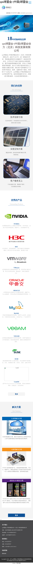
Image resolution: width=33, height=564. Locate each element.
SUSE (16, 359)
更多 (16, 394)
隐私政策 (4, 553)
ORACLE (16, 290)
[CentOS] (16, 380)
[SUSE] (16, 357)
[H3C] (16, 245)
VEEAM (16, 336)
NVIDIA (16, 224)
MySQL (16, 313)
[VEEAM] (16, 335)
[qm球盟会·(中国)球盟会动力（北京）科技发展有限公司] (10, 9)
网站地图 (18, 563)
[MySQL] (16, 312)
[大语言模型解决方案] (16, 434)
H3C (16, 247)
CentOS (16, 382)
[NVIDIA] (16, 222)
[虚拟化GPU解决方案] (16, 496)
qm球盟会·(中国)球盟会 (14, 1)
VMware (16, 268)
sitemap (13, 563)
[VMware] (16, 266)
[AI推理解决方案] (16, 465)
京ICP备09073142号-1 (21, 560)
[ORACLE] (16, 289)
